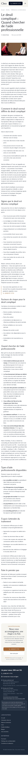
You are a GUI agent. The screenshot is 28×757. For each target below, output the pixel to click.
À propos (3, 739)
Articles (8, 10)
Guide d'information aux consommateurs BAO (14, 698)
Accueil (3, 10)
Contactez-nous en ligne (10, 676)
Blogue (3, 729)
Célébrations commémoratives (18, 10)
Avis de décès (4, 731)
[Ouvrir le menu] (25, 3)
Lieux (2, 725)
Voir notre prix (14, 653)
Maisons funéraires (6, 722)
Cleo (4, 3)
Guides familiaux (5, 727)
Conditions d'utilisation (7, 743)
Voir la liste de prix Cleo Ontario (10, 697)
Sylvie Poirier (6, 35)
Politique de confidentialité (8, 741)
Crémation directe (6, 720)
